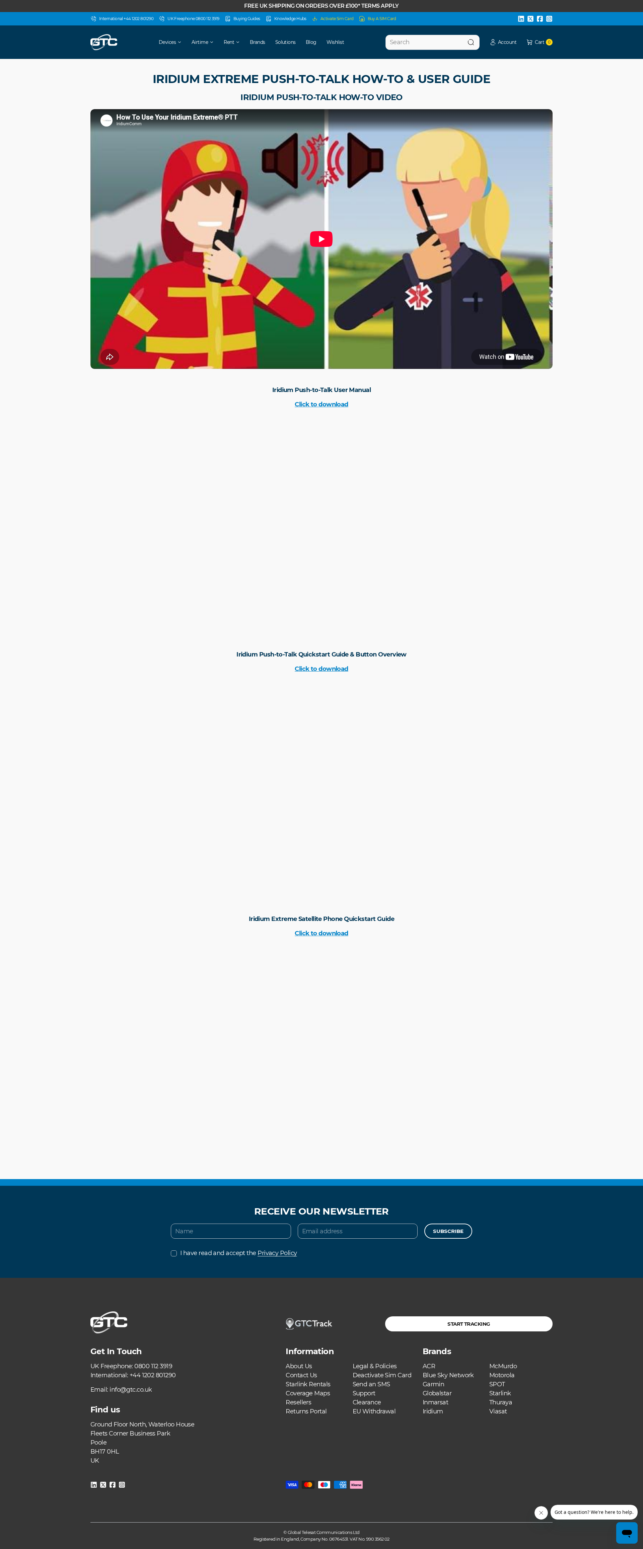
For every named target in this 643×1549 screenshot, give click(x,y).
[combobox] (432, 42)
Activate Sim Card (337, 18)
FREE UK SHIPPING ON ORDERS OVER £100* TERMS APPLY (321, 6)
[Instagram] (549, 18)
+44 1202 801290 (153, 1375)
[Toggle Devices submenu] (182, 42)
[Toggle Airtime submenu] (214, 42)
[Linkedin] (521, 18)
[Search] (471, 42)
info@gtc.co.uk (131, 1389)
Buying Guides (246, 18)
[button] (503, 42)
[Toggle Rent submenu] (240, 42)
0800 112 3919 (153, 1366)
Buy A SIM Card (382, 18)
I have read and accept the (238, 1253)
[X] (530, 18)
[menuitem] (165, 42)
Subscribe (448, 1231)
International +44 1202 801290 (126, 18)
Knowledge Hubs (290, 18)
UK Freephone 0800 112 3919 (193, 18)
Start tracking (468, 1324)
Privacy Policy (277, 1253)
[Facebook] (540, 18)
